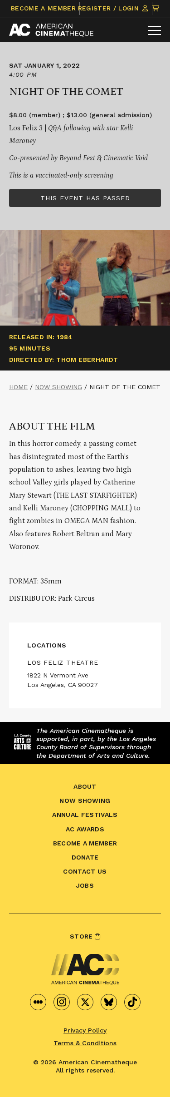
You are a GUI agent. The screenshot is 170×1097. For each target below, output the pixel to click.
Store (82, 936)
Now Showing (58, 386)
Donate (85, 857)
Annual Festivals (84, 814)
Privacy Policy (85, 1030)
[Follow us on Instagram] (61, 1002)
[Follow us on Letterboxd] (38, 1002)
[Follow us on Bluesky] (109, 1002)
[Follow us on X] (85, 1002)
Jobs (85, 885)
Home (18, 386)
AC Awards (85, 829)
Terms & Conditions (85, 1043)
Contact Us (85, 871)
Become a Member (43, 8)
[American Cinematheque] (51, 30)
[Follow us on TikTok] (132, 1002)
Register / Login (109, 8)
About (85, 786)
